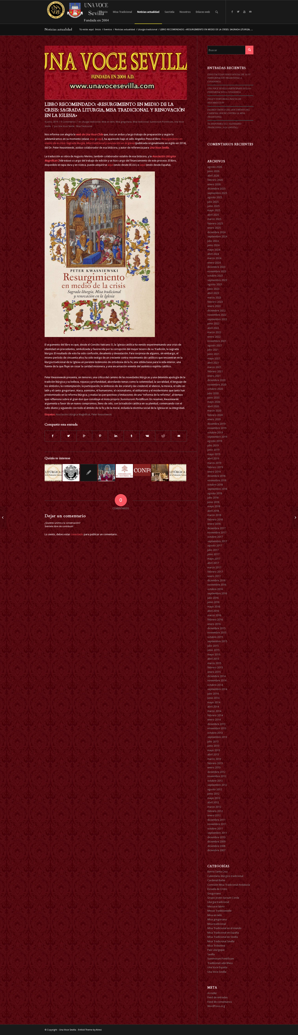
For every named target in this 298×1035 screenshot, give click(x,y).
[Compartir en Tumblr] (131, 436)
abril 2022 (213, 328)
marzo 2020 (214, 410)
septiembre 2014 (217, 689)
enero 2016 (214, 624)
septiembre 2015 (217, 641)
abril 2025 (213, 214)
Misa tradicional (141, 122)
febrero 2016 (215, 619)
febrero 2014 (215, 715)
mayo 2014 (213, 702)
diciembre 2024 (216, 232)
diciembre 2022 (216, 310)
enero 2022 (214, 336)
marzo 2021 (214, 367)
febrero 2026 (215, 179)
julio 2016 (213, 597)
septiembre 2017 (217, 541)
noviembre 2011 (216, 824)
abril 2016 (213, 610)
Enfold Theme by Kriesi (90, 1030)
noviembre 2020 (216, 384)
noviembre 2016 (216, 584)
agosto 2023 (214, 284)
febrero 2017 (215, 571)
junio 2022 (213, 323)
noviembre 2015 (216, 632)
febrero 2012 (215, 811)
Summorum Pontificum (161, 122)
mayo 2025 (213, 210)
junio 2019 (213, 449)
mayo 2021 (213, 358)
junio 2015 (213, 650)
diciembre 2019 (216, 423)
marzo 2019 (214, 462)
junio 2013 (213, 745)
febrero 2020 (215, 415)
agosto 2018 (214, 493)
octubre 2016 (215, 589)
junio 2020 (213, 397)
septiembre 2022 (217, 319)
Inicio (98, 29)
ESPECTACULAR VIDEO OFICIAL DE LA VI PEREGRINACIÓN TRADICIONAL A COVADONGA (228, 78)
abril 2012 (213, 802)
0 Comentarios (68, 122)
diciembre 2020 (216, 380)
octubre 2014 (215, 684)
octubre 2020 (215, 388)
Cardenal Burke (216, 880)
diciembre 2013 (216, 724)
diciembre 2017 (216, 528)
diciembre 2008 (216, 846)
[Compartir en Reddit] (163, 436)
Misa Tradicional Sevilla (220, 941)
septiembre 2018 (217, 488)
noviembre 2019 (216, 428)
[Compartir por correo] (179, 436)
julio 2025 (213, 201)
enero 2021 (214, 375)
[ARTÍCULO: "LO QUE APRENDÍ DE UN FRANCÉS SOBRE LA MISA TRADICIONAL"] (53, 472)
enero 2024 (214, 262)
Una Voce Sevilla (159, 147)
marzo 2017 (214, 567)
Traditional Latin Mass (220, 963)
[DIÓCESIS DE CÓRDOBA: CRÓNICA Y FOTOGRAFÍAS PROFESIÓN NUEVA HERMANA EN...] (295, 517)
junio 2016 (213, 602)
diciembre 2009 (216, 841)
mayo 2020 (213, 401)
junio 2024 (213, 245)
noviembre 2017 (216, 532)
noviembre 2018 (216, 480)
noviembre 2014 (216, 680)
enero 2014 (214, 719)
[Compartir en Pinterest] (100, 436)
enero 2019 (214, 471)
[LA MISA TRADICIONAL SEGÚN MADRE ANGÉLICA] (88, 472)
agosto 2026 (214, 166)
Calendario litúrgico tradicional (225, 876)
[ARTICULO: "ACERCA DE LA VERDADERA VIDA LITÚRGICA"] (71, 472)
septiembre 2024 (217, 236)
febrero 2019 (215, 467)
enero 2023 (214, 306)
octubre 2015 (215, 637)
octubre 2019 (215, 432)
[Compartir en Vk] (147, 436)
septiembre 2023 (217, 280)
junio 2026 (213, 171)
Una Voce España (217, 967)
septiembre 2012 (217, 784)
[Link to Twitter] (238, 12)
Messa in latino (216, 906)
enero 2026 (214, 184)
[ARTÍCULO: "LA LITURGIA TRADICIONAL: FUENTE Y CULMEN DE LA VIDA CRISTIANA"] (177, 472)
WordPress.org (216, 1006)
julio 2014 (213, 693)
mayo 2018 (213, 506)
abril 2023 (213, 293)
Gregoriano (214, 893)
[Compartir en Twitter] (68, 436)
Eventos (108, 29)
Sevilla (211, 954)
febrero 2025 (215, 223)
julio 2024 (213, 240)
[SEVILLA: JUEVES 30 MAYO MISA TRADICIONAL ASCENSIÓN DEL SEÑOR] (3, 517)
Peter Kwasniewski (101, 414)
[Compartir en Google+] (84, 436)
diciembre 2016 (216, 580)
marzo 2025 (214, 219)
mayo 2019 (213, 454)
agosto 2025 (214, 197)
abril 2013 (213, 754)
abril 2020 (213, 406)
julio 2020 (213, 393)
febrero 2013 (215, 763)
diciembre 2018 (216, 475)
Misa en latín (108, 122)
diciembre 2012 (216, 771)
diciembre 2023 (216, 266)
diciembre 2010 (216, 837)
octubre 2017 (215, 536)
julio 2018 (213, 497)
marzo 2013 (214, 758)
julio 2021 (213, 349)
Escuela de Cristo (217, 889)
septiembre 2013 (217, 737)
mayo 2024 (213, 249)
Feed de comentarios (219, 1001)
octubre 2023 (215, 275)
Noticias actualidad (58, 29)
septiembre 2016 (217, 593)
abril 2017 (213, 562)
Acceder (212, 993)
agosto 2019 (214, 441)
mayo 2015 (213, 654)
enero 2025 (214, 227)
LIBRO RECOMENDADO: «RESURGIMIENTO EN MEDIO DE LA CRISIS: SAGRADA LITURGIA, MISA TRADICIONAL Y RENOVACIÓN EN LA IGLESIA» (115, 109)
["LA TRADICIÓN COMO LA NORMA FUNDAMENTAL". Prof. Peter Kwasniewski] (106, 472)
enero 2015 (214, 671)
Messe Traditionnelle (219, 910)
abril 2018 (213, 510)
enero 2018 (214, 523)
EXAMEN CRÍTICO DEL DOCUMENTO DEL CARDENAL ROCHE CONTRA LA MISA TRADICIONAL (228, 113)
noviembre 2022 (216, 314)
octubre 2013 (215, 732)
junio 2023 (213, 288)
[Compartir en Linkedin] (116, 436)
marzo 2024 (214, 258)
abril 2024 (213, 253)
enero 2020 (214, 419)
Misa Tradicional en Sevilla (222, 936)
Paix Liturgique (216, 949)
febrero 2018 (215, 519)
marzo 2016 (214, 615)
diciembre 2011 (216, 819)
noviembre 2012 (216, 776)
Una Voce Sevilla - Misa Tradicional (75, 126)
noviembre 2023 (216, 271)
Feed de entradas (217, 997)
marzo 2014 (214, 711)
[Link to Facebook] (232, 12)
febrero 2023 (215, 301)
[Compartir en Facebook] (53, 436)
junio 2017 (213, 554)
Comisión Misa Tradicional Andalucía (228, 884)
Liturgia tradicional (147, 29)
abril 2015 (213, 658)
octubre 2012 (215, 780)
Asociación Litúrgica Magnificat (73, 414)
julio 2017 (213, 549)
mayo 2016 (213, 606)
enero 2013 (214, 767)
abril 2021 (213, 362)
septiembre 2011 (217, 832)
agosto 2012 (214, 789)
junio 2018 (213, 502)
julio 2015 (213, 645)
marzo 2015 (214, 663)
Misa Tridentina (216, 945)
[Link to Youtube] (244, 12)
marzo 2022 (214, 332)
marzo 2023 (214, 297)
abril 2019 (213, 458)
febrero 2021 (215, 371)
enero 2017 (214, 576)
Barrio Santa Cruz (217, 871)
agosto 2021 (214, 345)
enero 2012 (214, 815)
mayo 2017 (213, 558)
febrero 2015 (215, 667)
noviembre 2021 (216, 340)
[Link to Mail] (250, 12)
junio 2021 (213, 353)
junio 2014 (213, 697)
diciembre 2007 (216, 850)
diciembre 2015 (216, 628)
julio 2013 (213, 741)
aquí (92, 138)
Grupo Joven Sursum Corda (223, 897)
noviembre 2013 (216, 728)
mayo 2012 (213, 798)
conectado (77, 534)
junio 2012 (213, 793)
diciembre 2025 (216, 188)
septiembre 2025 (217, 193)
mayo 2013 (213, 750)
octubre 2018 (215, 484)
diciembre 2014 (216, 676)
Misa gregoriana (124, 122)
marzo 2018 (214, 515)
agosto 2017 (214, 545)
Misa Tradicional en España (223, 932)
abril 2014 (213, 706)
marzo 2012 (214, 806)
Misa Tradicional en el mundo (224, 928)
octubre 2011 (215, 828)
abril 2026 (213, 175)
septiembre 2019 (217, 436)
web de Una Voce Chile (89, 134)
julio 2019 (213, 445)
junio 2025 (213, 206)
